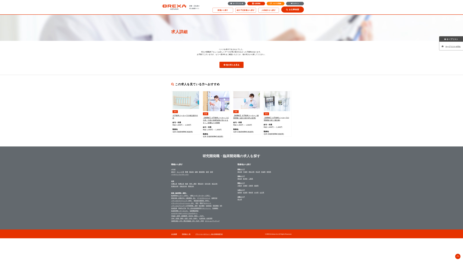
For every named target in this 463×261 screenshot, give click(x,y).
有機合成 (174, 184)
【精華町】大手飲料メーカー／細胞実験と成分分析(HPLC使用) (246, 117)
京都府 (245, 186)
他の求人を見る (232, 65)
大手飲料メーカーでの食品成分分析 (185, 117)
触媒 (186, 184)
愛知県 (240, 179)
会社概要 (174, 234)
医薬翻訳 (215, 208)
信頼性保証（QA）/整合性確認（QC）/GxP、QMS (187, 221)
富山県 (240, 199)
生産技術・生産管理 (205, 218)
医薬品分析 (174, 186)
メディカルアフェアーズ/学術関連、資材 (184, 206)
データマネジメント (203, 198)
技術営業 (174, 208)
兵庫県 (251, 186)
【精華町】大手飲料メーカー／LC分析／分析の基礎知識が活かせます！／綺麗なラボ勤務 (216, 120)
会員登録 (257, 3)
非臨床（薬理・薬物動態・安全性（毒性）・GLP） (187, 216)
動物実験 (202, 172)
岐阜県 (245, 179)
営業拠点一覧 (186, 234)
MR (221, 206)
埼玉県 (258, 172)
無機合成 (181, 184)
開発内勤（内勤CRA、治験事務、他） (183, 198)
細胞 (196, 172)
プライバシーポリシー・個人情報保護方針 (209, 234)
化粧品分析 (183, 186)
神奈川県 (251, 172)
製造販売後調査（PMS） (202, 201)
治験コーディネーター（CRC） (200, 195)
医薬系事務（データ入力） (180, 211)
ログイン (296, 3)
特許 (197, 203)
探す (223, 10)
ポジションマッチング (212, 221)
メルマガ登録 (276, 3)
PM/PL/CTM (182, 208)
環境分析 (191, 186)
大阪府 (240, 186)
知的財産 (209, 206)
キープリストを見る (453, 46)
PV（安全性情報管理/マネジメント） (199, 208)
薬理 (207, 172)
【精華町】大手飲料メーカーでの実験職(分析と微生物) (276, 119)
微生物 (191, 172)
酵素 (186, 172)
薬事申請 (214, 198)
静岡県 (269, 172)
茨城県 (263, 172)
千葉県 (245, 172)
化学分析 (208, 184)
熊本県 (251, 192)
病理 (211, 172)
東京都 (240, 172)
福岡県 (240, 192)
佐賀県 (245, 192)
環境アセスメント (205, 203)
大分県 (256, 192)
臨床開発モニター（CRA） (180, 195)
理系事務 (216, 206)
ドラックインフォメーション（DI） (182, 203)
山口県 (262, 192)
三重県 (251, 179)
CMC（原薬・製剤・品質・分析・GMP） (184, 218)
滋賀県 (256, 186)
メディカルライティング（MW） (182, 201)
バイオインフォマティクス (180, 174)
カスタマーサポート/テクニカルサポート (184, 213)
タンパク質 (180, 172)
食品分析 (215, 184)
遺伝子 (173, 172)
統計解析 (202, 206)
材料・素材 (193, 184)
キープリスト (238, 3)
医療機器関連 (194, 211)
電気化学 (201, 184)
